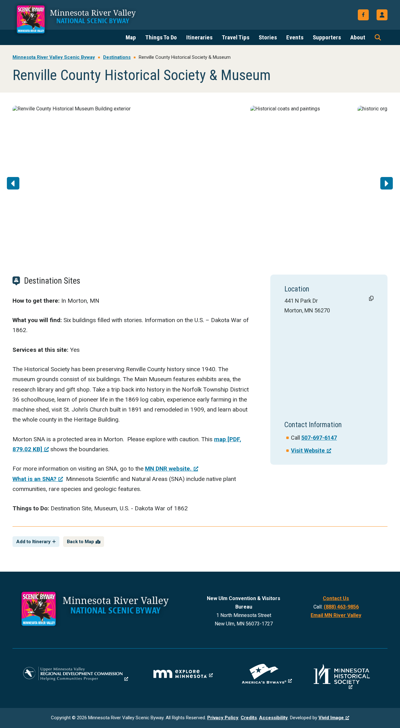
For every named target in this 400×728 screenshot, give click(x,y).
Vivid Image (331, 717)
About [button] (357, 37)
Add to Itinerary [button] (33, 541)
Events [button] (294, 37)
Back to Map (80, 541)
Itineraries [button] (199, 37)
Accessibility (273, 717)
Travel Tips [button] (235, 37)
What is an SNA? (34, 479)
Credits (249, 717)
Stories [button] (268, 37)
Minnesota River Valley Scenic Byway (75, 19)
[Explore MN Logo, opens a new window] (183, 674)
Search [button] (379, 37)
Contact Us (336, 598)
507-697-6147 (319, 437)
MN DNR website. (168, 468)
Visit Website (308, 450)
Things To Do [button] (161, 37)
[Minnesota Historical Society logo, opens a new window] (351, 677)
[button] (382, 14)
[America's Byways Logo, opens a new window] (267, 674)
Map (131, 37)
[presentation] (29, 184)
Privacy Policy (222, 717)
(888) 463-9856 (341, 607)
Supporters (327, 37)
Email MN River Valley (336, 615)
